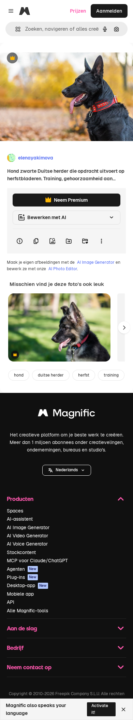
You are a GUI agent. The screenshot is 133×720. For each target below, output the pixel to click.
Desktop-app (27, 585)
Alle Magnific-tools (27, 611)
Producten (20, 498)
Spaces (15, 511)
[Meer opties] (101, 241)
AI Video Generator (27, 536)
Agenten (21, 569)
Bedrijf (15, 647)
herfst (83, 375)
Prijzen (78, 11)
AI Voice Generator (27, 544)
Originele (45, 58)
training (111, 375)
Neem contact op (29, 667)
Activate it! (99, 709)
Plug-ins (21, 577)
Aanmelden (109, 11)
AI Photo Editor (62, 269)
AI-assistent (20, 519)
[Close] (123, 709)
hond (19, 375)
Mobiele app (20, 594)
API (10, 602)
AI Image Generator (96, 262)
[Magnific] (66, 414)
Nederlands (67, 470)
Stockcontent (21, 552)
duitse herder (51, 375)
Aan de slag (22, 628)
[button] (66, 470)
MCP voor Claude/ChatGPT (37, 560)
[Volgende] (124, 327)
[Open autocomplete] (15, 29)
